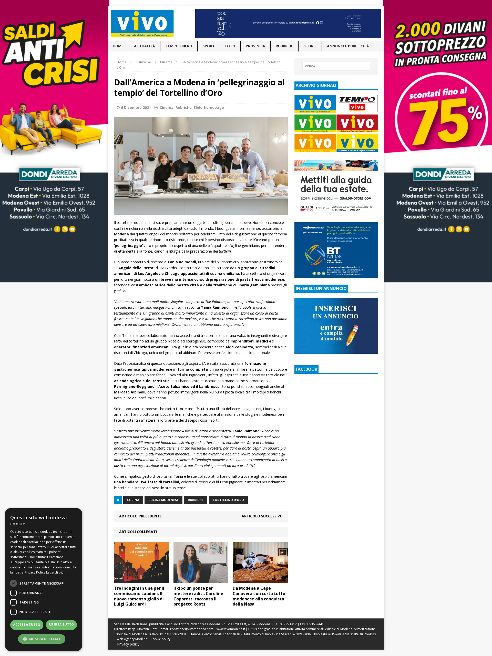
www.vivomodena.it (231, 629)
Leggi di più (55, 572)
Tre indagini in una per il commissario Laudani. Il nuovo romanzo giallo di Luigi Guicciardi (139, 596)
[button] (43, 639)
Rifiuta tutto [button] (61, 624)
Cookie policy (160, 639)
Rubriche (284, 46)
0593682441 (315, 624)
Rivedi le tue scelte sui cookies (354, 634)
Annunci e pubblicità (348, 46)
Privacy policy (128, 644)
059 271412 (288, 624)
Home (118, 46)
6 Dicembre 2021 (136, 107)
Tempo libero (179, 46)
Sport (209, 46)
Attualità (144, 46)
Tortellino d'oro (228, 500)
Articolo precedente (140, 516)
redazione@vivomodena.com (191, 629)
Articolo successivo (262, 516)
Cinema (166, 107)
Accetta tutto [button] (26, 624)
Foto (230, 46)
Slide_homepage (209, 107)
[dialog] (43, 579)
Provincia (255, 46)
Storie (310, 46)
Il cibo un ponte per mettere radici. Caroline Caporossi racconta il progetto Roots (198, 596)
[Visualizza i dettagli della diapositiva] (288, 23)
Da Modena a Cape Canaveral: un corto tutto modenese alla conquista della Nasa (259, 596)
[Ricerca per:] (336, 66)
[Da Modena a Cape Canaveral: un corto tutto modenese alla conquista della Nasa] (260, 580)
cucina (133, 500)
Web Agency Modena (132, 639)
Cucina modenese (163, 500)
